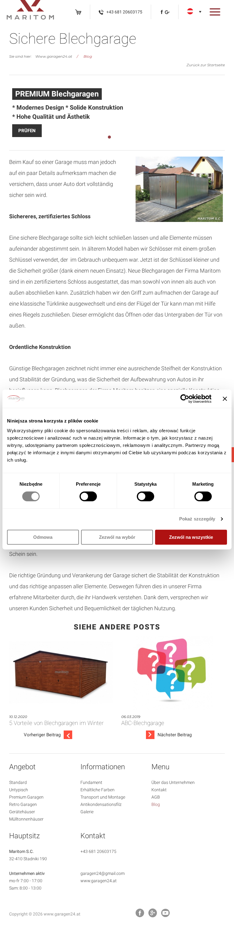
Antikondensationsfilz (101, 804)
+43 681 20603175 (98, 851)
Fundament (91, 782)
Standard (18, 782)
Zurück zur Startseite (205, 65)
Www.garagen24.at (53, 56)
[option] (117, 112)
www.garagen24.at (98, 880)
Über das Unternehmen (173, 782)
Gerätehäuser (22, 811)
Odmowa (42, 537)
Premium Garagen (26, 797)
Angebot (22, 767)
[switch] (88, 496)
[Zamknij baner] (225, 399)
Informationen (102, 767)
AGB (155, 797)
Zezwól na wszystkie (191, 537)
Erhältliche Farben (97, 789)
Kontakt (159, 789)
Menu (160, 767)
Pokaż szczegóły (197, 518)
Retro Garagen (23, 804)
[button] (215, 13)
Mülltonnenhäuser (26, 819)
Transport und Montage (102, 797)
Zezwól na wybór (117, 537)
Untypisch (18, 789)
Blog (87, 56)
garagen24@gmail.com (102, 873)
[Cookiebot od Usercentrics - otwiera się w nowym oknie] (184, 398)
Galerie (87, 811)
